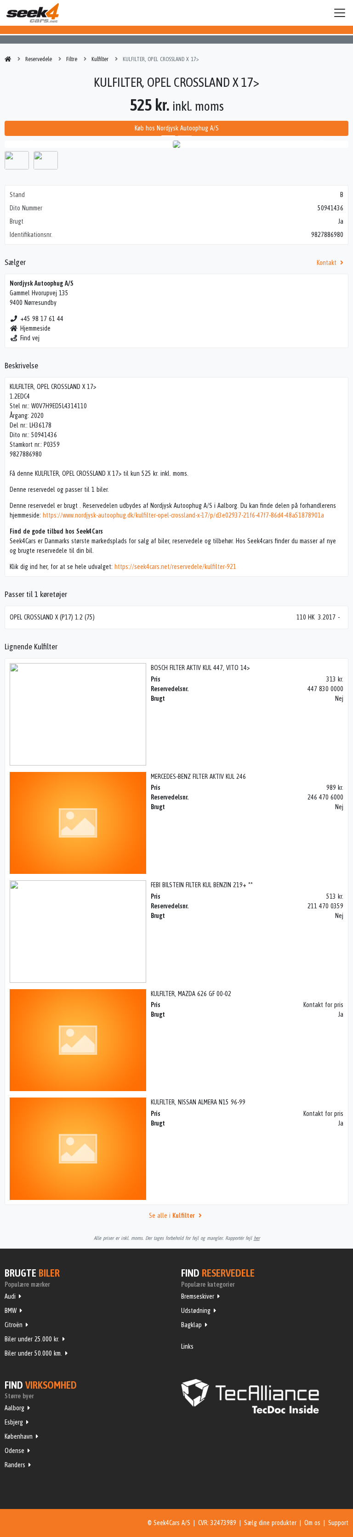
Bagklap (191, 1325)
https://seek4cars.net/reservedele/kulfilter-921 (175, 566)
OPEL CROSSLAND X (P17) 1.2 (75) (52, 617)
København (19, 1436)
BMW (11, 1310)
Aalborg (14, 1408)
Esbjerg (14, 1422)
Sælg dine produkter (270, 1522)
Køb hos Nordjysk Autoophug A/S (177, 128)
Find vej (30, 338)
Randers (15, 1465)
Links (187, 1346)
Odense (14, 1450)
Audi (10, 1296)
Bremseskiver (197, 1296)
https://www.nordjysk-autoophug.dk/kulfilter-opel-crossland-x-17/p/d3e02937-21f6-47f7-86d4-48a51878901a (183, 515)
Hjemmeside (35, 328)
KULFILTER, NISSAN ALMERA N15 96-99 (198, 1102)
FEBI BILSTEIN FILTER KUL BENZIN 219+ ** (202, 885)
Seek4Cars (32, 13)
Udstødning (196, 1310)
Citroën (14, 1325)
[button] (30, 144)
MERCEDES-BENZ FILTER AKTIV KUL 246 (198, 776)
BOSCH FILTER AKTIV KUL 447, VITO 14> (200, 667)
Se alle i (171, 1215)
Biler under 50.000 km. (33, 1353)
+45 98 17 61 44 (41, 318)
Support (338, 1522)
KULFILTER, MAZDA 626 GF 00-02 (191, 993)
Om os (312, 1522)
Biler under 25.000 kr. (32, 1339)
